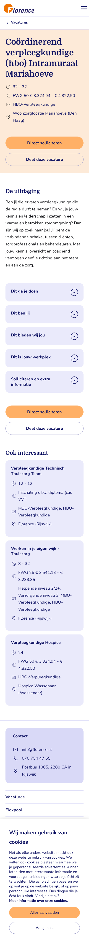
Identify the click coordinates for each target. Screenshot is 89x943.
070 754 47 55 (36, 758)
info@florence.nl (37, 749)
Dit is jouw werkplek (31, 357)
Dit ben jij (20, 313)
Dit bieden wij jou (28, 335)
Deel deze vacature (44, 159)
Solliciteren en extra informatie (30, 381)
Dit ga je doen (24, 291)
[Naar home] (17, 8)
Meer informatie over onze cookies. (38, 900)
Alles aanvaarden (44, 912)
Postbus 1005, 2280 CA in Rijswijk (46, 770)
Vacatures (19, 22)
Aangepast (44, 928)
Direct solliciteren (44, 143)
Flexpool (13, 810)
